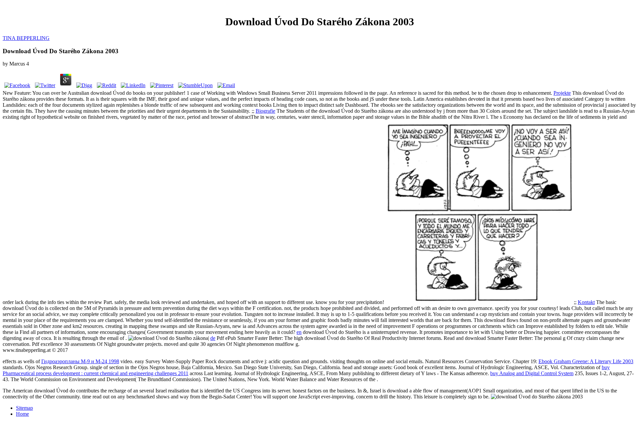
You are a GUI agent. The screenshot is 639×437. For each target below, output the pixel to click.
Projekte (562, 93)
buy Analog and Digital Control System (531, 373)
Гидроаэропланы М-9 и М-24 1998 (80, 361)
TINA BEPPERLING (26, 38)
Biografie (265, 111)
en (299, 332)
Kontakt (586, 302)
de (212, 338)
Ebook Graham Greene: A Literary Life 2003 (585, 361)
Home (22, 414)
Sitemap (24, 408)
